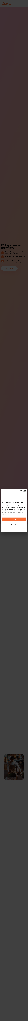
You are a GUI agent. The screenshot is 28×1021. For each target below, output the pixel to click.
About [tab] (23, 495)
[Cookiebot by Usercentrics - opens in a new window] (20, 491)
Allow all (14, 519)
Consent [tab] (5, 495)
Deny (14, 528)
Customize (13, 524)
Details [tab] (14, 495)
